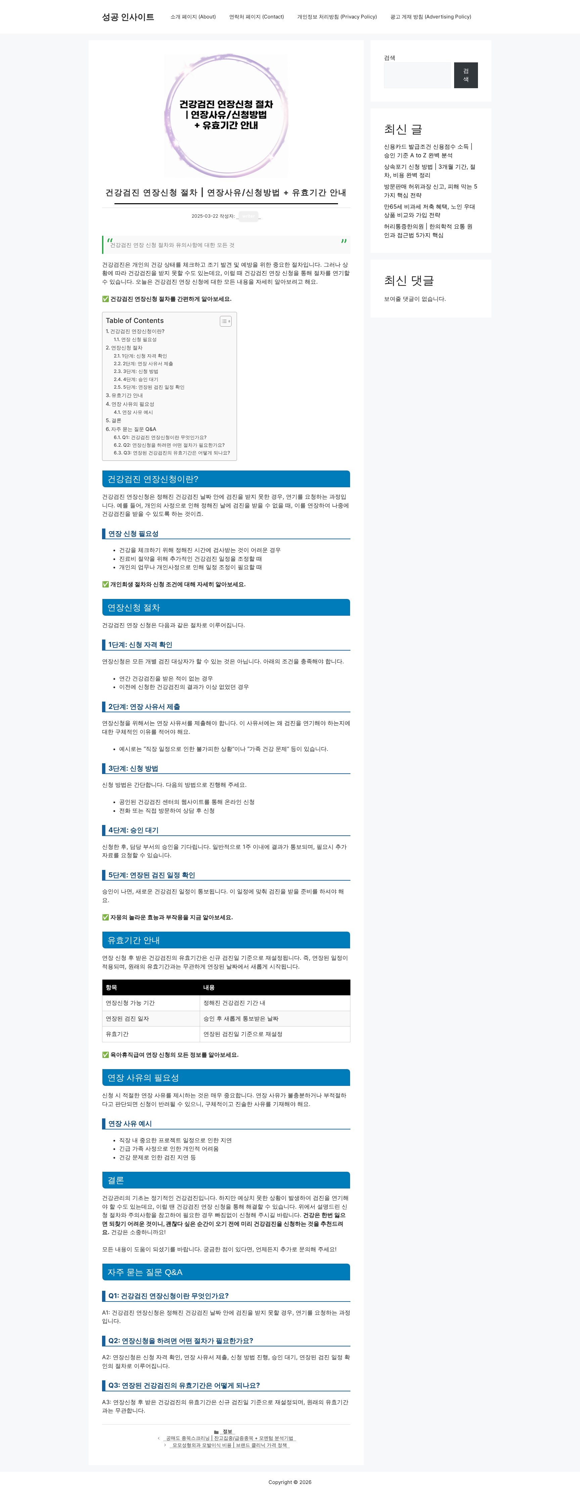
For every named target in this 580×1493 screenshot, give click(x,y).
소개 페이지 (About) (193, 16)
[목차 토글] (222, 321)
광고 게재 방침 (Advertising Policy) (430, 16)
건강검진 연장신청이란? (137, 331)
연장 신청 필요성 (139, 339)
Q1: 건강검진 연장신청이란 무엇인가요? (164, 437)
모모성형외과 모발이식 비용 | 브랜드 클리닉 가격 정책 (230, 1445)
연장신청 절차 (127, 347)
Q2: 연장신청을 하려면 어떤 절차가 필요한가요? (174, 445)
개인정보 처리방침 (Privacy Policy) (337, 16)
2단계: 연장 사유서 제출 (148, 363)
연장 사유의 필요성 (132, 404)
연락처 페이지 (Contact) (256, 16)
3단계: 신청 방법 (140, 371)
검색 (389, 57)
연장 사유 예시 (137, 412)
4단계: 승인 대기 (140, 379)
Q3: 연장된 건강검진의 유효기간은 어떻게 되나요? (177, 452)
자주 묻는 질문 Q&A (133, 429)
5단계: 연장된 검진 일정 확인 (154, 387)
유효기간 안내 (127, 395)
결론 (116, 420)
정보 (227, 1431)
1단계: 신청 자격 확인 (144, 355)
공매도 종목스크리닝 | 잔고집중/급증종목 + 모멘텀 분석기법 (229, 1438)
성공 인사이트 (128, 17)
